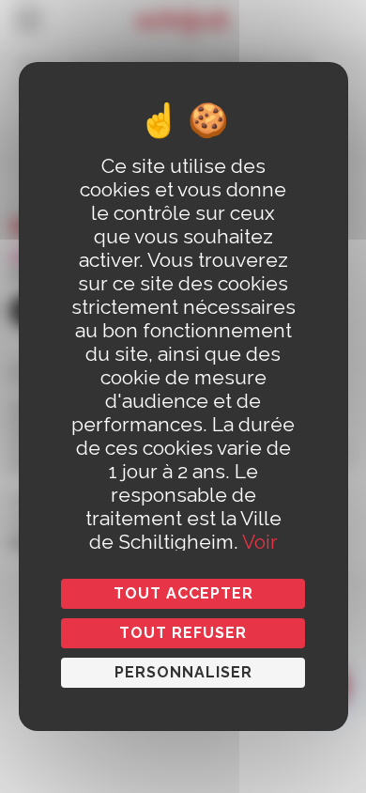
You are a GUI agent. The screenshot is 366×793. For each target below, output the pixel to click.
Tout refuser (183, 633)
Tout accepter (183, 593)
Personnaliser (183, 672)
